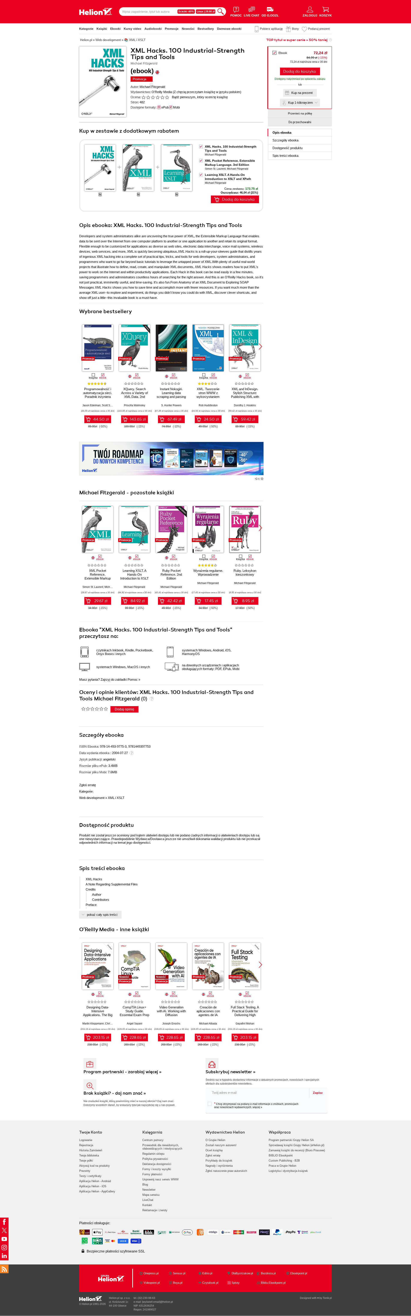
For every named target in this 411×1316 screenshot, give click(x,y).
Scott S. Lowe (110, 405)
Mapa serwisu (150, 1194)
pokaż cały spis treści (102, 914)
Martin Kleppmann (93, 1023)
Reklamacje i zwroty (154, 1210)
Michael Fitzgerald (152, 87)
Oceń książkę (214, 1150)
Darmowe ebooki (229, 28)
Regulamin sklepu (153, 1153)
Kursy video (132, 28)
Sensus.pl (179, 1273)
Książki (102, 28)
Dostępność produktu (287, 148)
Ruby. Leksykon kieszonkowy (245, 572)
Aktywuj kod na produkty (94, 1165)
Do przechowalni (300, 122)
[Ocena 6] (167, 97)
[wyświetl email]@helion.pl (157, 1301)
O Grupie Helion (215, 1140)
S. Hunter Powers (171, 405)
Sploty (236, 1282)
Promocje (172, 28)
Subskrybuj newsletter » (231, 1071)
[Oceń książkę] (155, 97)
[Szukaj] (220, 11)
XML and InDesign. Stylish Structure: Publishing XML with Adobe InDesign (245, 394)
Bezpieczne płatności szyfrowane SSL (116, 1251)
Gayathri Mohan (245, 1023)
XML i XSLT (116, 798)
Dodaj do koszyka (299, 71)
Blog (145, 1184)
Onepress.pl (151, 1273)
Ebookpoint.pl (298, 1273)
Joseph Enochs (171, 1023)
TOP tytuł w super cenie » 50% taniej (297, 40)
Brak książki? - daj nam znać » (114, 1093)
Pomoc (133, 679)
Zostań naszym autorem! (221, 1145)
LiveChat (147, 1200)
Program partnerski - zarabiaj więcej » (122, 1071)
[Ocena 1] (143, 97)
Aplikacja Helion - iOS (92, 1186)
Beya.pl (177, 1282)
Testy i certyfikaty (90, 1176)
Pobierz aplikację (271, 28)
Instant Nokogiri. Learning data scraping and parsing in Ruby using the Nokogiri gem (171, 396)
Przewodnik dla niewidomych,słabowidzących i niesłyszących (162, 1147)
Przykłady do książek (219, 1160)
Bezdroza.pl (268, 1273)
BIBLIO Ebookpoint (281, 1155)
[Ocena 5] (162, 97)
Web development (91, 798)
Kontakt (147, 1205)
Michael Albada (208, 1023)
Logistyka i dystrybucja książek (288, 1170)
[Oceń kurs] (94, 709)
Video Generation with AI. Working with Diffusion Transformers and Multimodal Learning (171, 1014)
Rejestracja (86, 1145)
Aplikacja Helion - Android (95, 1181)
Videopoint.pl (152, 1282)
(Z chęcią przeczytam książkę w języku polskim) (207, 92)
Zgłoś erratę (87, 785)
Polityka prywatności (155, 1158)
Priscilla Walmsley (134, 405)
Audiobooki (153, 28)
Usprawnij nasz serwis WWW (160, 1179)
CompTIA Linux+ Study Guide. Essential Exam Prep (134, 1011)
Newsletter (148, 1189)
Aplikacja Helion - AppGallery (97, 1191)
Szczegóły (285, 140)
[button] (260, 346)
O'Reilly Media (162, 92)
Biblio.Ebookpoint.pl (273, 1282)
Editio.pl (207, 1273)
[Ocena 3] (153, 97)
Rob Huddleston (208, 405)
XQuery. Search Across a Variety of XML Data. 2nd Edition (134, 394)
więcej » (257, 1107)
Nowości (188, 28)
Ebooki (115, 28)
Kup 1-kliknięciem (300, 102)
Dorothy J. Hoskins (245, 405)
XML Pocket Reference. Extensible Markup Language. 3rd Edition (98, 576)
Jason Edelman (91, 405)
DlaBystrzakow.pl (242, 1273)
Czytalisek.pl (210, 1282)
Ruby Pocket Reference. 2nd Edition (171, 574)
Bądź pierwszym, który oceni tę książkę (200, 97)
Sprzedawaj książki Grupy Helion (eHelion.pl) (296, 1145)
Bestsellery (206, 28)
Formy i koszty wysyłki (156, 1169)
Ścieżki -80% (186, 11)
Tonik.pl (327, 1298)
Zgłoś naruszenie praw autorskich (226, 1170)
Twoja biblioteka (89, 1155)
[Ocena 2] (148, 97)
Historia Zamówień (90, 1150)
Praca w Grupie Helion (282, 1165)
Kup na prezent (302, 93)
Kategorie (86, 28)
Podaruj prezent (319, 28)
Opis (282, 132)
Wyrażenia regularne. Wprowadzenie (208, 572)
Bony (295, 28)
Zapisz (318, 1092)
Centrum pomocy (153, 1140)
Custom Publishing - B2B (284, 1160)
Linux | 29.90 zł (205, 11)
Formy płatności (152, 1174)
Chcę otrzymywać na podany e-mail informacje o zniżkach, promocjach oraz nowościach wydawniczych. (256, 1105)
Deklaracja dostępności (156, 1164)
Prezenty (84, 1170)
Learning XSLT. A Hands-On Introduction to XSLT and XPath (134, 576)
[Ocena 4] (157, 97)
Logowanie (85, 1140)
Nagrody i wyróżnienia (219, 1165)
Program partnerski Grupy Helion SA (291, 1140)
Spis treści (285, 155)
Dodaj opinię (124, 709)
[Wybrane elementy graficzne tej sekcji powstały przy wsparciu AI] (262, 478)
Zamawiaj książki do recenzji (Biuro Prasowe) (297, 1150)
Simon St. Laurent (215, 168)
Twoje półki (86, 1160)
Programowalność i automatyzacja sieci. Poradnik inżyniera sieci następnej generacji (97, 396)
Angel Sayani (134, 1023)
